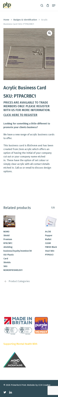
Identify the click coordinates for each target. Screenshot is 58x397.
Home (6, 19)
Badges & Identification (25, 19)
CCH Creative (44, 385)
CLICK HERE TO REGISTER (20, 115)
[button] (53, 5)
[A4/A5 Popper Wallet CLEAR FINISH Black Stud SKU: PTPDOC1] (51, 221)
